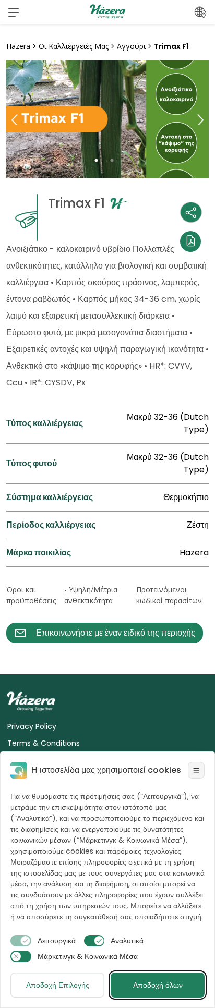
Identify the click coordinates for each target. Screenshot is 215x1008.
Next (200, 119)
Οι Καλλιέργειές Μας (74, 46)
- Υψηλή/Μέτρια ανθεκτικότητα (90, 595)
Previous (14, 119)
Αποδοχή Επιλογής (57, 985)
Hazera (18, 46)
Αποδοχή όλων (158, 985)
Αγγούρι (131, 46)
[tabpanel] (107, 119)
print (16, 649)
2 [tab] (115, 160)
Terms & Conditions (43, 743)
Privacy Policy (31, 726)
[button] (13, 12)
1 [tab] (99, 160)
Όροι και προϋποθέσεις (31, 595)
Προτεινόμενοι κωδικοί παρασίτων (169, 595)
